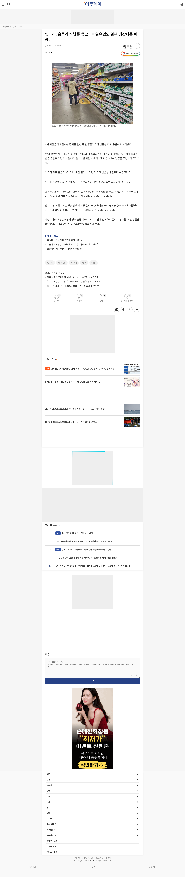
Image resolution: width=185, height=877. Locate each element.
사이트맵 (152, 867)
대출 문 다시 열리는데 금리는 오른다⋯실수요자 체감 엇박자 (72, 277)
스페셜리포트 (52, 840)
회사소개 (32, 867)
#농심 (93, 262)
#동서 (84, 262)
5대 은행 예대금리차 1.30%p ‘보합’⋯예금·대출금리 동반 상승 (73, 285)
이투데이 (6, 26)
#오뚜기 (74, 262)
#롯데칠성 (62, 262)
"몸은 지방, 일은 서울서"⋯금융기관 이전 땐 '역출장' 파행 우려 (74, 281)
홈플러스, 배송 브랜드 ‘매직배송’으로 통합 (65, 248)
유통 (20, 26)
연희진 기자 (49, 52)
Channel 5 (51, 846)
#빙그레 (50, 262)
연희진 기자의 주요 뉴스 (56, 272)
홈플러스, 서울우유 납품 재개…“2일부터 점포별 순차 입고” (72, 244)
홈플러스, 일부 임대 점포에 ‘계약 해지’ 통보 (65, 240)
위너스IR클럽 (52, 851)
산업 (14, 26)
